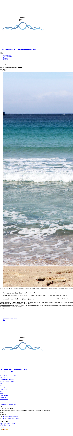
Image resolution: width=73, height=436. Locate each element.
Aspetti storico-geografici (7, 371)
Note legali (6, 423)
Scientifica (2, 391)
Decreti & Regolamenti (4, 399)
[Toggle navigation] (1, 52)
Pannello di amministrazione (5, 425)
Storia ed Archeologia (4, 377)
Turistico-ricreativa (3, 389)
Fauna (4, 320)
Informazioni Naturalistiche (7, 63)
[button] (7, 55)
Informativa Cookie (11, 423)
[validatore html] (2, 429)
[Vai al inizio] (0, 322)
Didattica (1, 393)
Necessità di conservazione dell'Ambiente (10, 318)
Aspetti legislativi (5, 395)
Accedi (4, 61)
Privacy (1, 423)
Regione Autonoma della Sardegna (6, 0)
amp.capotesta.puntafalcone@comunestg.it (10, 416)
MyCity (2, 427)
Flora (3, 319)
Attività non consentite (4, 402)
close (2, 53)
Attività (3, 387)
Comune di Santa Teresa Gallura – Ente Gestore (8, 375)
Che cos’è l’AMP (3, 397)
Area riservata (2, 424)
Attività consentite (3, 400)
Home (4, 62)
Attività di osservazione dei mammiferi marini (8, 404)
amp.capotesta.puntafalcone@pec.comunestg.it (11, 418)
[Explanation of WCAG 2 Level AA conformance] (6, 429)
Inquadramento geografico (4, 373)
